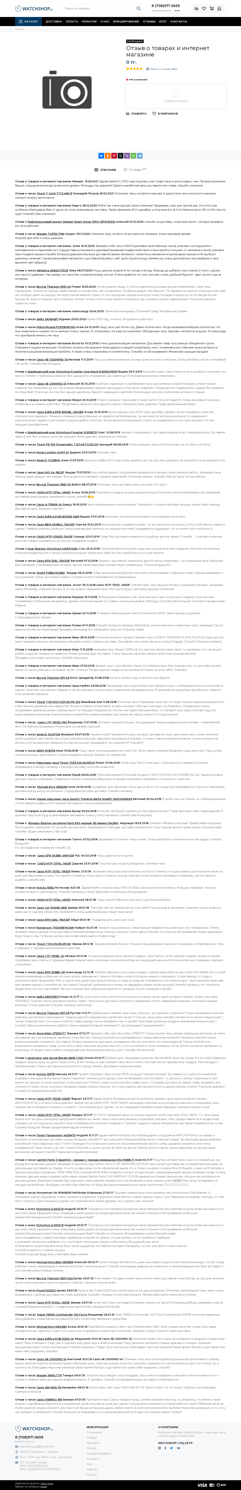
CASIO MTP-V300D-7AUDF (55, 536)
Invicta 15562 (45, 887)
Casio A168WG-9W (49, 1399)
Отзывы (149, 21)
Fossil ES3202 (46, 1290)
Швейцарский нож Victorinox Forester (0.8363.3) (62, 432)
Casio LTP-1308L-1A (50, 956)
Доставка (54, 21)
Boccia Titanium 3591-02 (54, 286)
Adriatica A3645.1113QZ (52, 270)
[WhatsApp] (133, 156)
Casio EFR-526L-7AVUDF (53, 560)
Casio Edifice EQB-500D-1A (55, 1339)
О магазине (94, 1432)
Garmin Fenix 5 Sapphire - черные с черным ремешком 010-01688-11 (85, 1160)
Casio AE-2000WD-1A (51, 383)
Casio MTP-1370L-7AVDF (53, 871)
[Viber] (127, 156)
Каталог (31, 21)
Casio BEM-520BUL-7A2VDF (56, 524)
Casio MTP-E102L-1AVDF (53, 1302)
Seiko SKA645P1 (48, 319)
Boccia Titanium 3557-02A (55, 1278)
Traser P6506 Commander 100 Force (62, 1314)
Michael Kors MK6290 (52, 787)
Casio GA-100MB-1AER (52, 907)
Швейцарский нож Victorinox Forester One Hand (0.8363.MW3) (72, 371)
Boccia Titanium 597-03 (53, 678)
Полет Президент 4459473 (56, 1135)
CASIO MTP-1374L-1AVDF (54, 492)
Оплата (72, 21)
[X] (120, 156)
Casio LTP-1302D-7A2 (52, 722)
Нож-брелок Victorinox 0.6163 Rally (52, 548)
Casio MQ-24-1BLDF (50, 472)
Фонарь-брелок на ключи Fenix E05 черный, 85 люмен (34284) (73, 823)
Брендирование (126, 21)
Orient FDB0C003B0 (51, 573)
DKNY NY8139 (46, 750)
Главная (92, 1469)
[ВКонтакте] (101, 156)
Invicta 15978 (46, 1074)
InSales (43, 1486)
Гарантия (89, 21)
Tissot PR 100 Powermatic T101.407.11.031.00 (67, 444)
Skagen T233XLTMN (50, 234)
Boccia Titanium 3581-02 (54, 484)
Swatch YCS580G (48, 460)
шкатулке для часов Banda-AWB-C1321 (55, 1058)
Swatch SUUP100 (48, 734)
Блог (163, 21)
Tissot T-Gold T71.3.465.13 (54, 193)
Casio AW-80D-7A (49, 1387)
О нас (104, 21)
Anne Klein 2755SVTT (51, 1033)
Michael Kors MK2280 (52, 1326)
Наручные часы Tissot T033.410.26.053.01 (66, 762)
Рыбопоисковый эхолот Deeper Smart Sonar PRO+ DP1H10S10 (71, 221)
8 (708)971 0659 (166, 6)
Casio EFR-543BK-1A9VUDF (56, 855)
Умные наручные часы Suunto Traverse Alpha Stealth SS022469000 (84, 799)
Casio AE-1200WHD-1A (52, 359)
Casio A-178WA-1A (49, 504)
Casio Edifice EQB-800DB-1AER (58, 516)
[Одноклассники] (108, 156)
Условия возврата (99, 1453)
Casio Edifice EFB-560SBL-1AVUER (60, 412)
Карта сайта (47, 1483)
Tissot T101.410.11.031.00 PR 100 (58, 702)
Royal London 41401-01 (53, 452)
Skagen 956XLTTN (49, 1375)
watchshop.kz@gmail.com (37, 1446)
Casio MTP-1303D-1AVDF (53, 1098)
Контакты (179, 21)
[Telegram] (140, 156)
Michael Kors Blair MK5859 (55, 1262)
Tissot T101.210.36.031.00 (54, 944)
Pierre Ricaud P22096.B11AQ (56, 327)
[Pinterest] (114, 156)
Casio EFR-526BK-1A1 (51, 972)
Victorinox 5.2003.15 (50, 1209)
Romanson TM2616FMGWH (55, 927)
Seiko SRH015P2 (48, 996)
